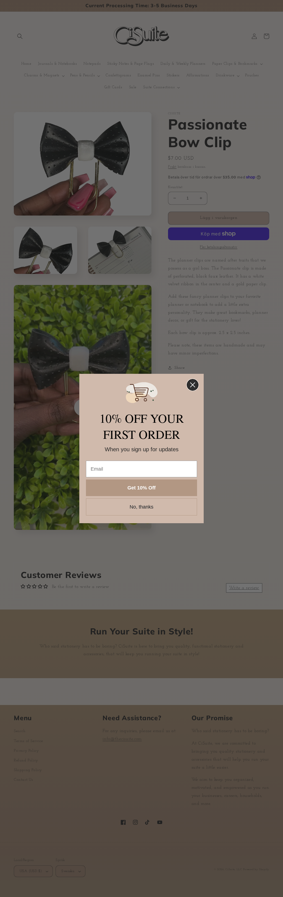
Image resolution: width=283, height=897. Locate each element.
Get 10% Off (141, 488)
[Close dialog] (192, 384)
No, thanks (141, 507)
